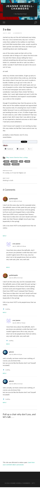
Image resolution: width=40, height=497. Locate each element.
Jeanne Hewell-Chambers (20, 7)
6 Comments (17, 33)
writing (7, 164)
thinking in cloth (8, 179)
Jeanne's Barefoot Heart (16, 157)
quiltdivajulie (13, 198)
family (7, 161)
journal (14, 161)
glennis (11, 352)
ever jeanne (16, 244)
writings (25, 157)
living (28, 161)
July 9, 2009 (7, 33)
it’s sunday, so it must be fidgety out (14, 172)
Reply (4, 235)
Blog (7, 157)
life (21, 161)
